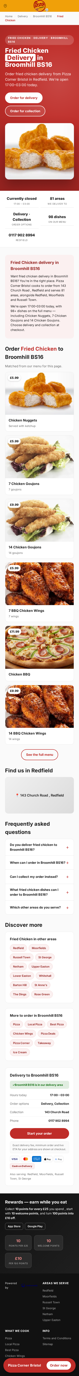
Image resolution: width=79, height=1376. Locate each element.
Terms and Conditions (57, 1338)
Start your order (39, 1133)
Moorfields (39, 948)
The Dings (19, 994)
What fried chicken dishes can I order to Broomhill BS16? (34, 892)
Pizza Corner (21, 1043)
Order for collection (25, 111)
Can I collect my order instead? (34, 877)
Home (8, 16)
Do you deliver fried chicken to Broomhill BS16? (33, 847)
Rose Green (42, 994)
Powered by (11, 1285)
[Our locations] (5, 6)
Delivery (23, 16)
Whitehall (45, 975)
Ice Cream (20, 1052)
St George (45, 957)
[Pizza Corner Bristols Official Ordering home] (39, 6)
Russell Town (21, 957)
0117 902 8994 (22, 235)
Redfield (18, 948)
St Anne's (41, 985)
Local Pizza (35, 1024)
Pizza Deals (48, 1033)
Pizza (16, 1024)
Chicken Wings (23, 1033)
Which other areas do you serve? (35, 907)
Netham (18, 966)
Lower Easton (22, 975)
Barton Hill (20, 985)
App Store (14, 1226)
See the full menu (39, 755)
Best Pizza (57, 1024)
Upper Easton (41, 966)
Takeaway (44, 1043)
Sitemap (48, 1344)
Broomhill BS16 (42, 16)
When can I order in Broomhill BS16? (37, 863)
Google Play (35, 1226)
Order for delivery (23, 98)
